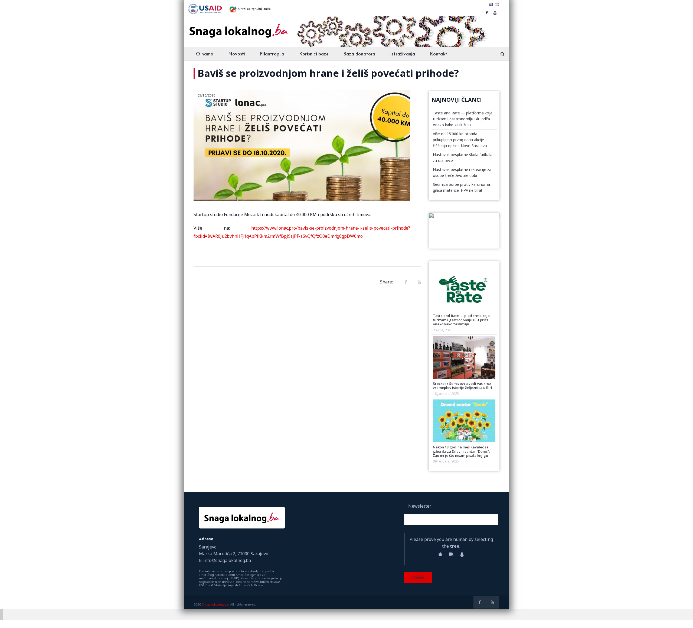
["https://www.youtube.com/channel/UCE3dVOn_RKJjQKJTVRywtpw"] (494, 12)
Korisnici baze (314, 54)
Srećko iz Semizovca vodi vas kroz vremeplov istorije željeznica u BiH (462, 385)
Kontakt (438, 54)
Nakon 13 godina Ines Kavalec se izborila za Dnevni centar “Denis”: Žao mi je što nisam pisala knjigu (461, 451)
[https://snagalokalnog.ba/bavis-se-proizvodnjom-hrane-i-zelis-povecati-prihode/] (418, 282)
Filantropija (272, 54)
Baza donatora (359, 54)
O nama (204, 54)
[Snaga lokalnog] (238, 27)
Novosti (236, 54)
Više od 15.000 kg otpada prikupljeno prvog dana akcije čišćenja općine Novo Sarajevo (460, 139)
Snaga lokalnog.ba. (215, 604)
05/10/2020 (206, 95)
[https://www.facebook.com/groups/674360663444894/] (487, 12)
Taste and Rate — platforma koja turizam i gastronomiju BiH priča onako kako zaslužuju (462, 118)
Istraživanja (402, 54)
